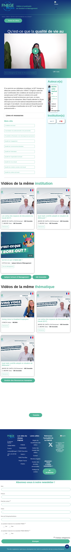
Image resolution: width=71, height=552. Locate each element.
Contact (35, 455)
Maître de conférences (54, 99)
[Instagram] (48, 455)
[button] (55, 8)
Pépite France (23, 460)
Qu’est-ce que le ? (12, 260)
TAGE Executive (22, 451)
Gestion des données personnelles (35, 464)
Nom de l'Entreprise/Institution (8, 516)
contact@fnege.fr (12, 451)
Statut (2, 508)
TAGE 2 (23, 454)
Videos (8, 16)
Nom (2, 486)
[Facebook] (45, 444)
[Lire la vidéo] (35, 51)
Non (12, 526)
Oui (6, 526)
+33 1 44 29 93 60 (11, 454)
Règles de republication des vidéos (35, 443)
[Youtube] (45, 450)
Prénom (3, 493)
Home (3, 16)
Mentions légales (35, 459)
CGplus (23, 464)
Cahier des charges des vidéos (35, 450)
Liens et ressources (14, 115)
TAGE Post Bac (22, 457)
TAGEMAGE (22, 448)
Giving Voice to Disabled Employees (15, 319)
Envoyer (35, 541)
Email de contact (6, 501)
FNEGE (23, 445)
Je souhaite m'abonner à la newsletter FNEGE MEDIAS (15, 530)
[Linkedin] (50, 450)
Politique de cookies (35, 471)
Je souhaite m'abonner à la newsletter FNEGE (13, 523)
